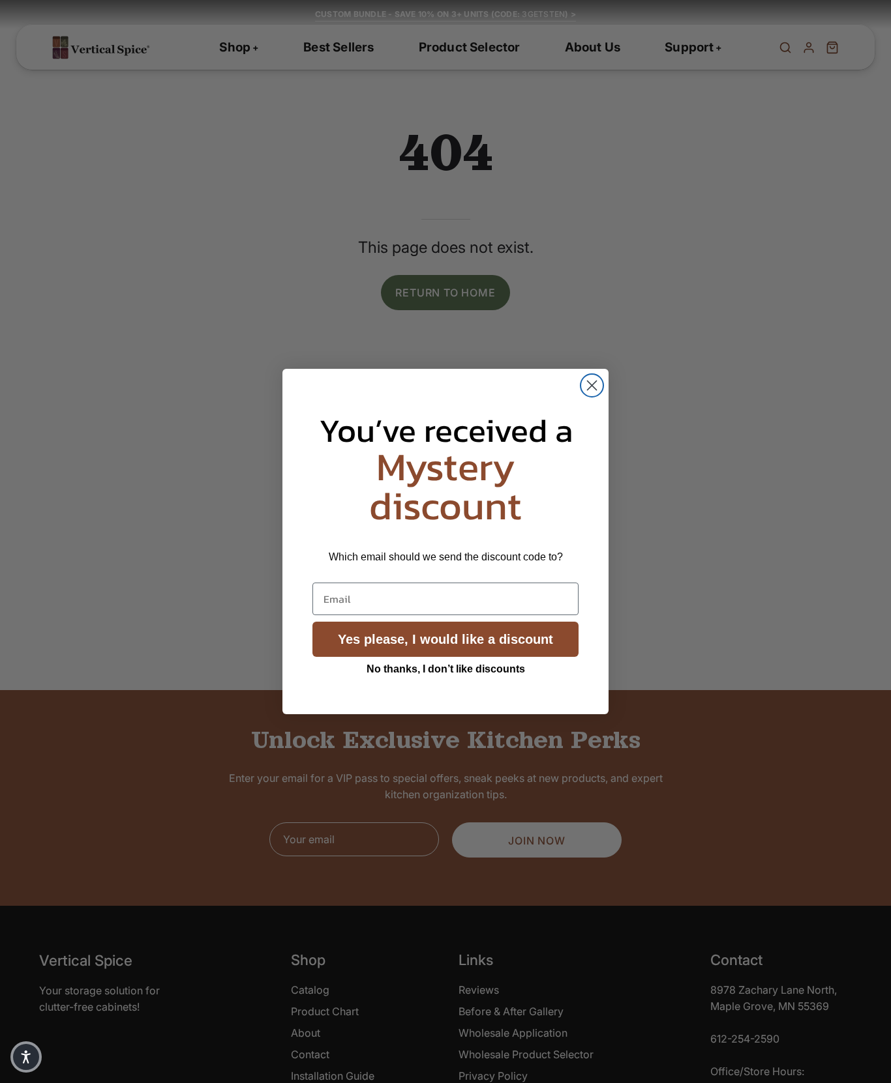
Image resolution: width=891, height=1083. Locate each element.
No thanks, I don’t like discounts (446, 668)
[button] (26, 1057)
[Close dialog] (592, 385)
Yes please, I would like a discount (445, 639)
